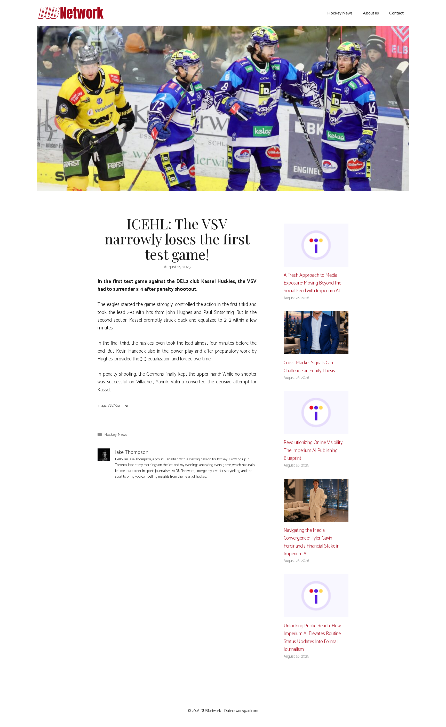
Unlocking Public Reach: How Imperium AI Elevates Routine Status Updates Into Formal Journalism (312, 637)
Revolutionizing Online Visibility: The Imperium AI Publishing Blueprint (313, 450)
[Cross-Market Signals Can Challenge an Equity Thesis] (316, 350)
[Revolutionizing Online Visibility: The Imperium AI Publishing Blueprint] (316, 430)
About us (371, 12)
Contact (396, 12)
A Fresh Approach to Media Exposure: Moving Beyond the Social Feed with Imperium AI (312, 283)
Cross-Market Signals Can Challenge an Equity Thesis (309, 367)
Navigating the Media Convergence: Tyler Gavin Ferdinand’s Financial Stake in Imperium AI (311, 542)
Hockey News (340, 12)
